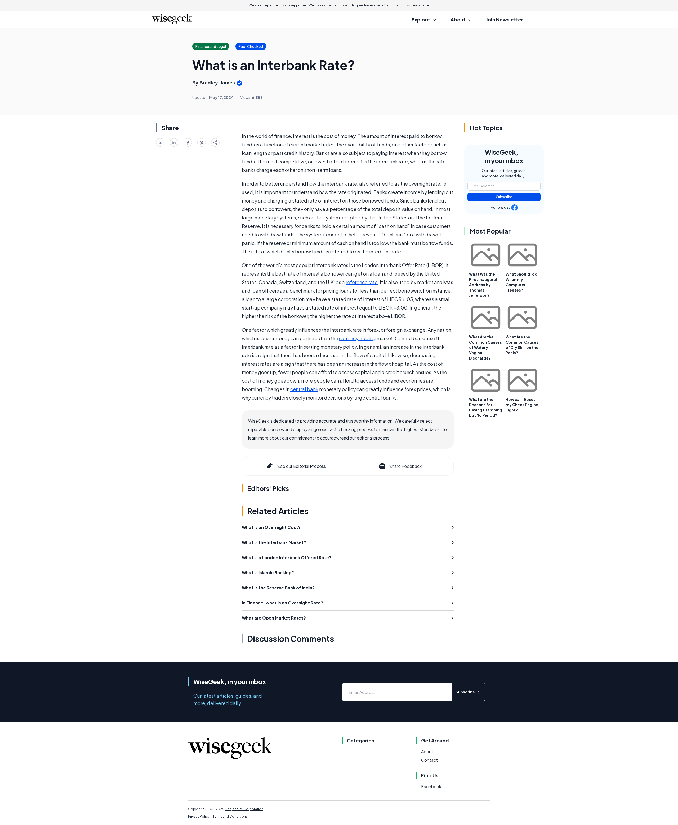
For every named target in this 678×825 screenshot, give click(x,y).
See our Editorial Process (301, 466)
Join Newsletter (504, 19)
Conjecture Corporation (244, 809)
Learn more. (420, 5)
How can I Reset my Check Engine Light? (522, 404)
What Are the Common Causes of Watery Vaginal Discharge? (485, 347)
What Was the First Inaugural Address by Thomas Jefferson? (483, 285)
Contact (429, 760)
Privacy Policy (198, 816)
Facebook (431, 786)
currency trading (357, 338)
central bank (304, 389)
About (427, 751)
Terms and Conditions (230, 816)
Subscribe (504, 197)
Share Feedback (405, 466)
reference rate (362, 282)
